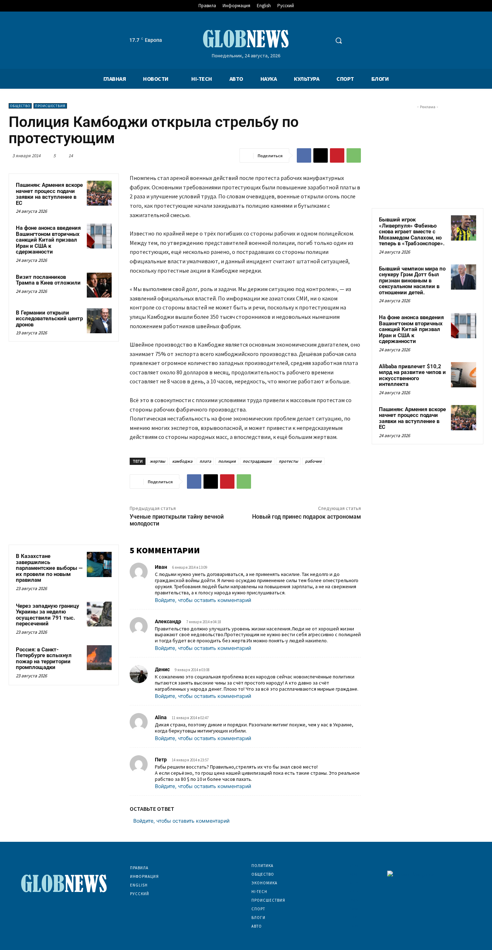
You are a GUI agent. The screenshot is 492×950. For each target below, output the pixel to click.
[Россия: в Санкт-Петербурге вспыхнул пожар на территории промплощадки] (99, 657)
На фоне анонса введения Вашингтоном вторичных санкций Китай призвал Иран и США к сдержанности (48, 240)
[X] (320, 155)
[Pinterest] (337, 155)
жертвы (157, 461)
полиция (227, 461)
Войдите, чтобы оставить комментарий (203, 600)
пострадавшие (257, 461)
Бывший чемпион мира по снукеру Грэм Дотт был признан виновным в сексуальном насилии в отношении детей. (412, 280)
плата (205, 461)
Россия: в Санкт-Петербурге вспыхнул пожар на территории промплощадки (44, 658)
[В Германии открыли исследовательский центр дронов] (99, 320)
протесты (288, 461)
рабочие (313, 461)
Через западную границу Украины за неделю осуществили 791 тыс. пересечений (47, 615)
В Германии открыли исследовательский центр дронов (49, 318)
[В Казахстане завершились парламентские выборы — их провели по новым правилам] (99, 564)
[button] (338, 40)
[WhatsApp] (353, 155)
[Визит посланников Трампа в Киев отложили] (99, 285)
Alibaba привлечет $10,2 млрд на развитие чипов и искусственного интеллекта (412, 375)
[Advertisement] (427, 156)
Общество (20, 106)
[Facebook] (304, 155)
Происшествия (50, 106)
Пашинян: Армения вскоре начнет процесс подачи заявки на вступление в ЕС (49, 194)
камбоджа (182, 461)
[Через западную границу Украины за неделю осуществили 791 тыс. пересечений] (99, 614)
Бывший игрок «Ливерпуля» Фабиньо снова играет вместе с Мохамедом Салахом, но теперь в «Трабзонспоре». (411, 231)
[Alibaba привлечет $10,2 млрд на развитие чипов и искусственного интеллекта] (463, 374)
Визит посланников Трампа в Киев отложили (48, 280)
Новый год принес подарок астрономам (306, 516)
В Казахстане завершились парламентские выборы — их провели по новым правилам (49, 568)
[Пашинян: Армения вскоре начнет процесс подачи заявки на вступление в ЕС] (99, 193)
